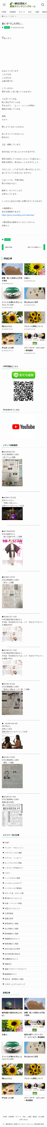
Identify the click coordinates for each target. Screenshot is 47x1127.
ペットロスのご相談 (12, 878)
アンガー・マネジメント (14, 847)
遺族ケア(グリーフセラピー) (15, 969)
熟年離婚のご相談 (11, 933)
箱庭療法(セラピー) (12, 938)
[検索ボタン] (43, 4)
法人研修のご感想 (11, 928)
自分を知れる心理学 (12, 948)
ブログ (7, 27)
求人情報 (41, 1117)
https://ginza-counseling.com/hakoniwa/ (18, 214)
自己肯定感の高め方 (12, 954)
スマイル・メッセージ (13, 857)
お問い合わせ (23, 1119)
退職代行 (8, 964)
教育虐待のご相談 (11, 923)
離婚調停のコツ (11, 974)
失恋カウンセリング (12, 908)
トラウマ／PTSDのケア (14, 868)
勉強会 (35, 1117)
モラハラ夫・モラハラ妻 (14, 893)
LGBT (7, 842)
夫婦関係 (11, 1117)
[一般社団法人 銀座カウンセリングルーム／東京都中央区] (23, 4)
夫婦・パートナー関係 (13, 903)
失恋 (24, 1117)
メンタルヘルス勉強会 (13, 888)
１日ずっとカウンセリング (15, 984)
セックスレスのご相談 (13, 862)
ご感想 (29, 1117)
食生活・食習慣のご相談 (14, 979)
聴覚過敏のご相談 (11, 943)
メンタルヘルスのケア (13, 883)
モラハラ (18, 1117)
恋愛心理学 (9, 918)
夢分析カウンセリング (13, 898)
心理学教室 (9, 913)
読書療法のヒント (11, 959)
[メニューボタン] (4, 4)
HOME (5, 1117)
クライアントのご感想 (13, 852)
